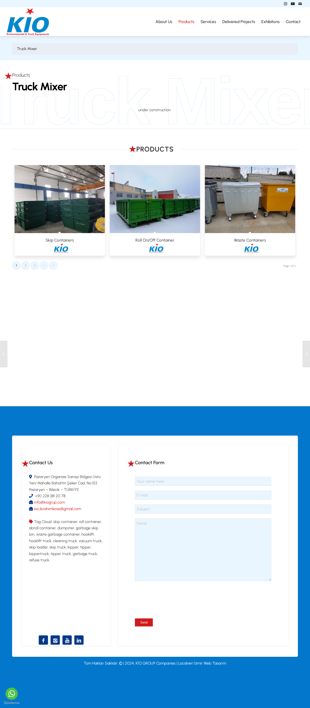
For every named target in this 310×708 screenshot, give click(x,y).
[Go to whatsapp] (12, 694)
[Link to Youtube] (292, 3)
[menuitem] (163, 21)
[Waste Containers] (250, 199)
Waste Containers (250, 240)
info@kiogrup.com (49, 502)
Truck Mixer (27, 48)
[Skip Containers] (60, 199)
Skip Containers (60, 240)
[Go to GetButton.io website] (11, 703)
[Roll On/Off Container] (155, 199)
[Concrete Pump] (306, 354)
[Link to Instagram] (285, 3)
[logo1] (28, 21)
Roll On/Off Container (154, 240)
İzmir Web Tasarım (210, 663)
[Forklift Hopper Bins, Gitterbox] (4, 354)
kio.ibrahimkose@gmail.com (57, 508)
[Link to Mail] (300, 3)
